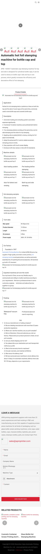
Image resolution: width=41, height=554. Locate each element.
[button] (4, 523)
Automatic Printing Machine (10, 252)
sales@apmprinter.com (19, 441)
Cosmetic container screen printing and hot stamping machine (10, 535)
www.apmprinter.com (23, 547)
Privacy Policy (28, 550)
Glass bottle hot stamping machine (28, 535)
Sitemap (19, 550)
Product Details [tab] (20, 92)
